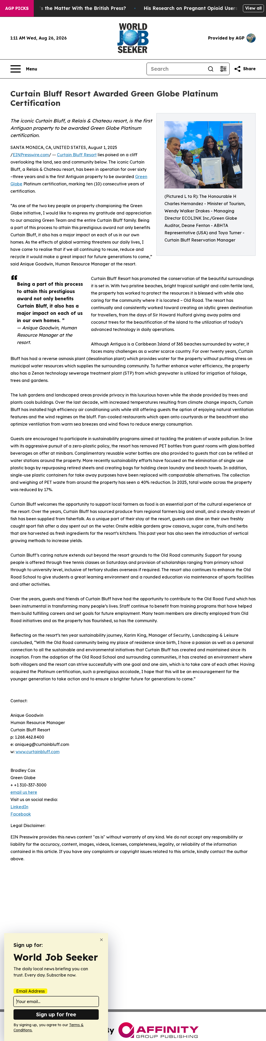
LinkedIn (19, 806)
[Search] (210, 69)
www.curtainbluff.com (37, 751)
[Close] (101, 939)
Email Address (30, 991)
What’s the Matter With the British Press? (76, 8)
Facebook (20, 814)
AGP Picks (17, 8)
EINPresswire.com (31, 154)
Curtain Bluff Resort (77, 154)
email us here (23, 792)
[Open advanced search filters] (223, 69)
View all (253, 8)
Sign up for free (56, 1014)
